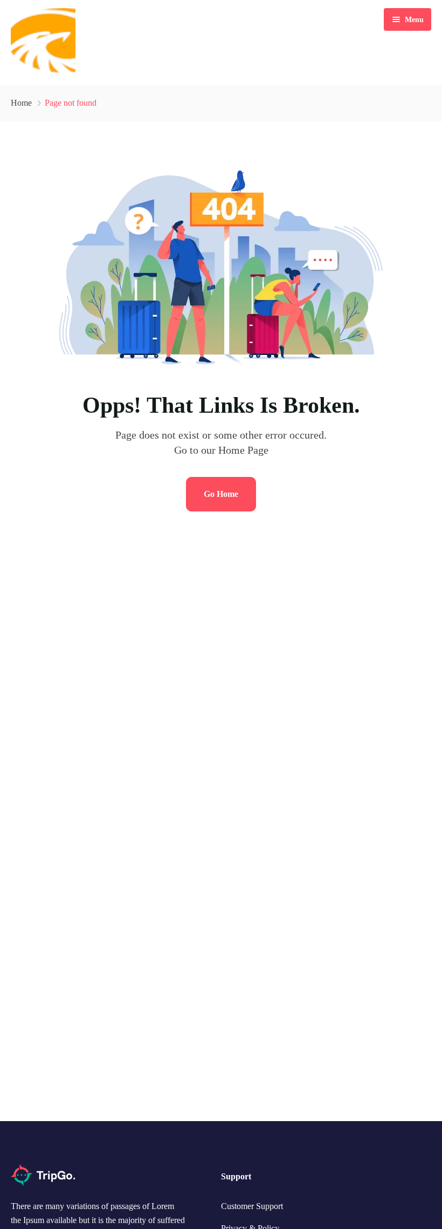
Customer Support (252, 1206)
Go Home (221, 494)
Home (21, 102)
